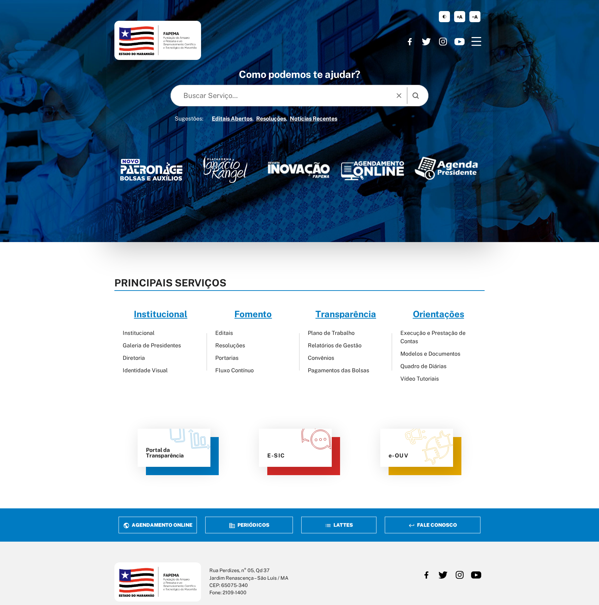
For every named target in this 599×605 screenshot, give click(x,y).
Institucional (139, 333)
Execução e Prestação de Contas (433, 337)
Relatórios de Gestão (335, 345)
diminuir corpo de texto (474, 16)
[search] (415, 95)
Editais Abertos (232, 118)
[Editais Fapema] (372, 168)
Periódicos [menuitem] (252, 525)
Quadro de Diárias (423, 366)
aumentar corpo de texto (459, 16)
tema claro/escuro (444, 16)
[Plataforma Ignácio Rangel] (225, 169)
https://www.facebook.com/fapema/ (409, 41)
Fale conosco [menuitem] (436, 525)
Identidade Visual (145, 370)
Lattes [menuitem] (342, 525)
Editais (224, 333)
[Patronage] (151, 171)
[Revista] (299, 169)
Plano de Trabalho (331, 333)
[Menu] (476, 41)
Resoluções (271, 118)
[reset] (399, 95)
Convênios (321, 358)
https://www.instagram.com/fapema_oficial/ (443, 41)
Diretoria (134, 358)
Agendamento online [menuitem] (161, 525)
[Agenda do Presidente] (446, 168)
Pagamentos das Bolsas (338, 370)
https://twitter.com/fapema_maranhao (426, 41)
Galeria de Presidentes (152, 345)
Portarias (226, 358)
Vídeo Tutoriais (419, 378)
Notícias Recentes (313, 118)
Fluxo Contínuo (234, 370)
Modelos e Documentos (430, 353)
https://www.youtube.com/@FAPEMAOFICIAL (459, 41)
